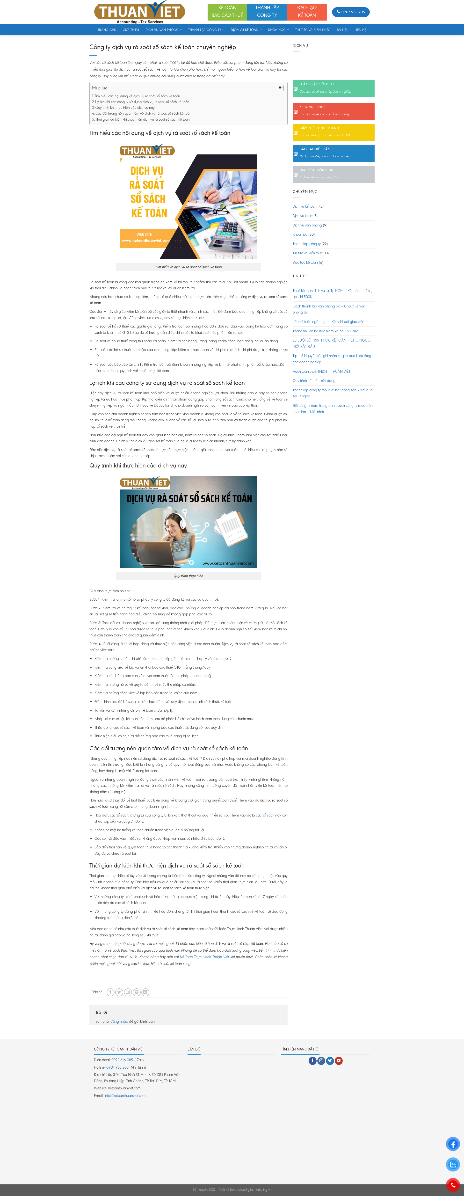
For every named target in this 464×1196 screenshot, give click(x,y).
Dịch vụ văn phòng (162, 30)
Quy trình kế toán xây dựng (314, 380)
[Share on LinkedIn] (145, 992)
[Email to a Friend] (128, 992)
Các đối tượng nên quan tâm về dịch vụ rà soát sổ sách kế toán (143, 113)
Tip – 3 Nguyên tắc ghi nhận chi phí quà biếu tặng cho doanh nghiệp (332, 358)
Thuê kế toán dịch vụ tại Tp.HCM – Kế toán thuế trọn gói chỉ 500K (333, 293)
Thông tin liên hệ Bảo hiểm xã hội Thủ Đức (325, 331)
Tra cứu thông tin (316, 170)
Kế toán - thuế (312, 107)
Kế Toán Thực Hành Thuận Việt (204, 957)
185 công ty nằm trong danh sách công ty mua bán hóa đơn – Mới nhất (333, 408)
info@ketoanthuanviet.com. (125, 1095)
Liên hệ (360, 30)
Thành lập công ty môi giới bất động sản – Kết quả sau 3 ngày (333, 393)
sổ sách (267, 815)
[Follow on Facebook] (313, 1061)
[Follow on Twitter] (330, 1061)
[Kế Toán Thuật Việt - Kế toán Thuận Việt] (147, 12)
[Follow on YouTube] (339, 1061)
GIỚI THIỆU (131, 30)
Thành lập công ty (204, 30)
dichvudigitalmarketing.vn (253, 1189)
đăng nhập (119, 1021)
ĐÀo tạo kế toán (314, 149)
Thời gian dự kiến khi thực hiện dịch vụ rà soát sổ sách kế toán (142, 119)
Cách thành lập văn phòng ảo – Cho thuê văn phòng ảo (329, 309)
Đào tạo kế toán (305, 262)
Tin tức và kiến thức (313, 30)
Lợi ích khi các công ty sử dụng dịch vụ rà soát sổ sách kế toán (142, 102)
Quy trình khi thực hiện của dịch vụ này (125, 107)
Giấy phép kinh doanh (319, 128)
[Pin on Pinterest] (137, 992)
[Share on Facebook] (111, 992)
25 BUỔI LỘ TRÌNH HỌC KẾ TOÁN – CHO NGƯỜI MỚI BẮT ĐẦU (332, 343)
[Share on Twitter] (119, 992)
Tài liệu (342, 30)
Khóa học (277, 30)
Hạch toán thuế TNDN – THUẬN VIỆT (321, 371)
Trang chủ (107, 30)
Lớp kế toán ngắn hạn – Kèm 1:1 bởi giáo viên (328, 321)
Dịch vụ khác (302, 215)
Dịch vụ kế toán (244, 30)
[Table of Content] (280, 88)
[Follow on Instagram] (321, 1061)
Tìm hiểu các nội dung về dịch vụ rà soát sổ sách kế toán (137, 96)
